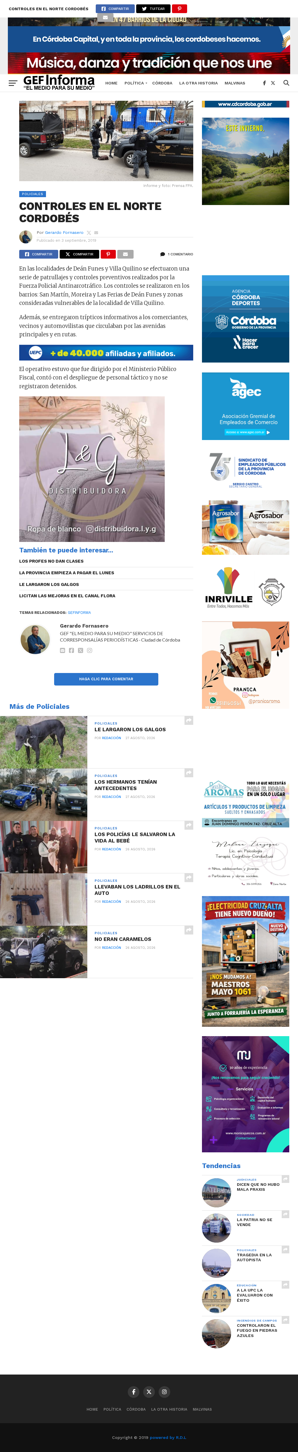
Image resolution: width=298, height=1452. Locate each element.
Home (111, 83)
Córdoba (162, 83)
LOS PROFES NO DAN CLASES (51, 561)
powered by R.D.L (168, 1437)
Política (134, 83)
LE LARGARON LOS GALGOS (49, 584)
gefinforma (79, 612)
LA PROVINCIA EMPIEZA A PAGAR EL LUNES (66, 572)
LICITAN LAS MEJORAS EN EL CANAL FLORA (67, 595)
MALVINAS (235, 83)
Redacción (111, 738)
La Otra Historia (198, 83)
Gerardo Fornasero (64, 232)
